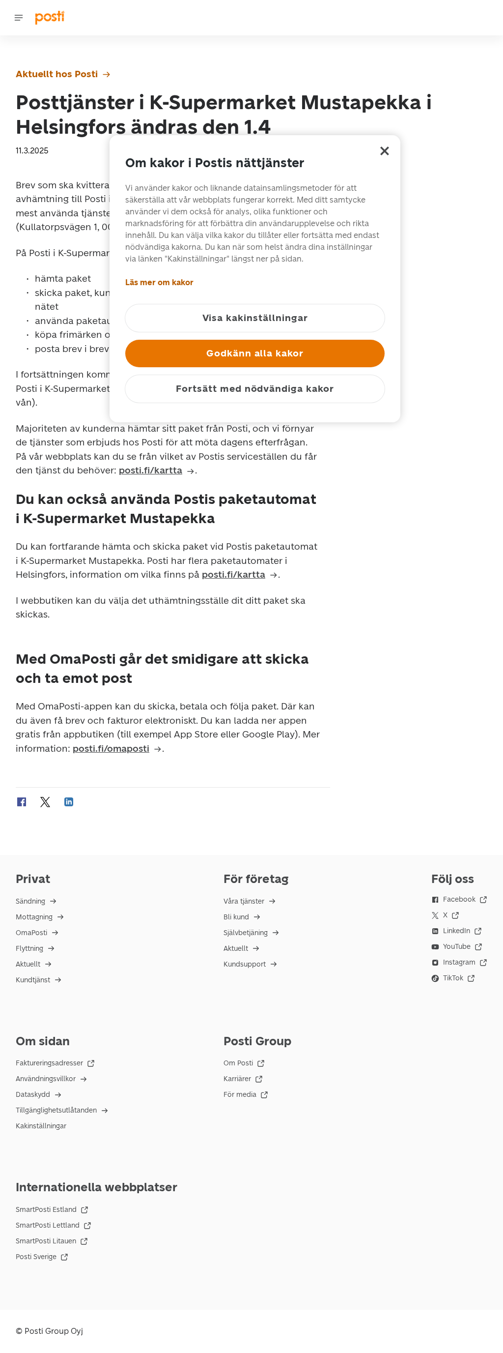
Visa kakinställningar (255, 318)
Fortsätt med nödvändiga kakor (255, 388)
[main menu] (18, 18)
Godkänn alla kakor (255, 353)
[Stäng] (384, 151)
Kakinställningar (41, 1126)
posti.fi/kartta (150, 470)
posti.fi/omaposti (111, 748)
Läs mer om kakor (159, 282)
